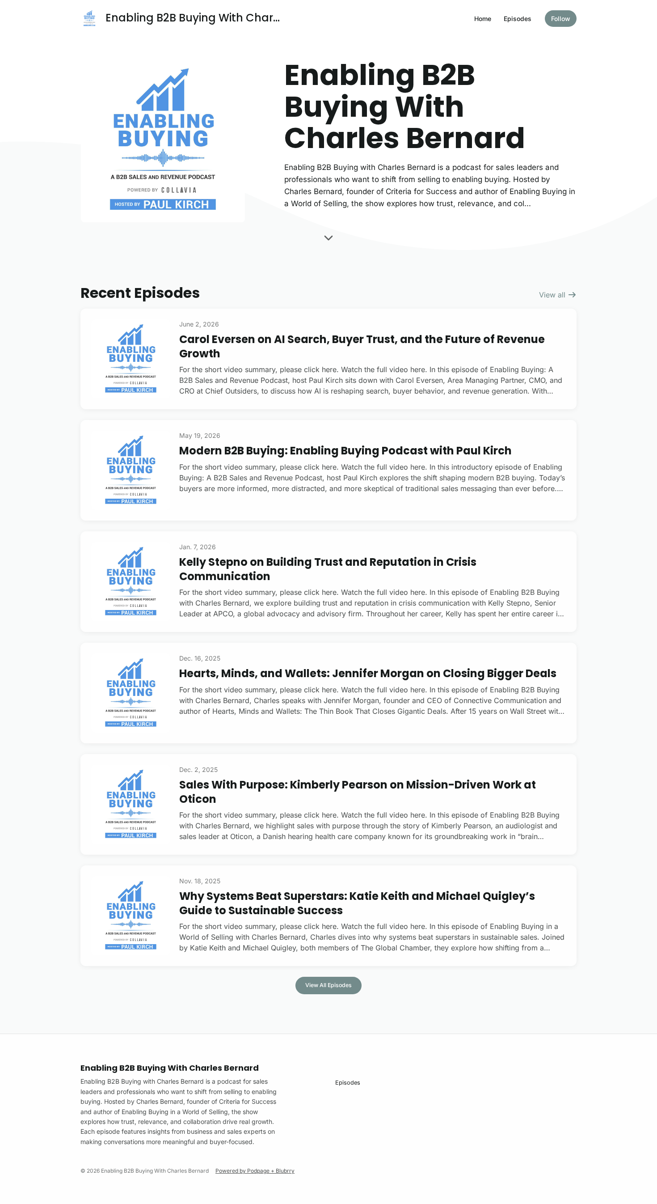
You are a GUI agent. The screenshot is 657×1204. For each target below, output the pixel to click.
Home (482, 18)
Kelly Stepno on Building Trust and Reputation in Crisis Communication (327, 569)
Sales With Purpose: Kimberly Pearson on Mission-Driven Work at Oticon (357, 791)
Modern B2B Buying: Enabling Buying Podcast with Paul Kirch (345, 450)
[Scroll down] (328, 240)
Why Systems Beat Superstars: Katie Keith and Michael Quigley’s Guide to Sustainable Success (357, 903)
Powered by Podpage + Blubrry (255, 1170)
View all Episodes (328, 985)
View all (553, 294)
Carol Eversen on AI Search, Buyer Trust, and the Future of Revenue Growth (362, 346)
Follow (560, 18)
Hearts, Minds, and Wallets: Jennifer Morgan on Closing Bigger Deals (367, 673)
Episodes (517, 18)
